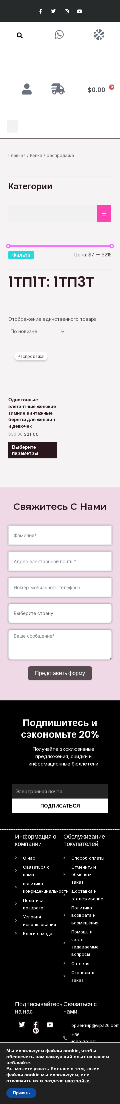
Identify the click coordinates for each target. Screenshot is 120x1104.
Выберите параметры (25, 450)
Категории (30, 186)
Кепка (36, 155)
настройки (77, 1080)
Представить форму (60, 673)
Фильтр (21, 255)
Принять (21, 1093)
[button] (19, 35)
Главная (17, 155)
